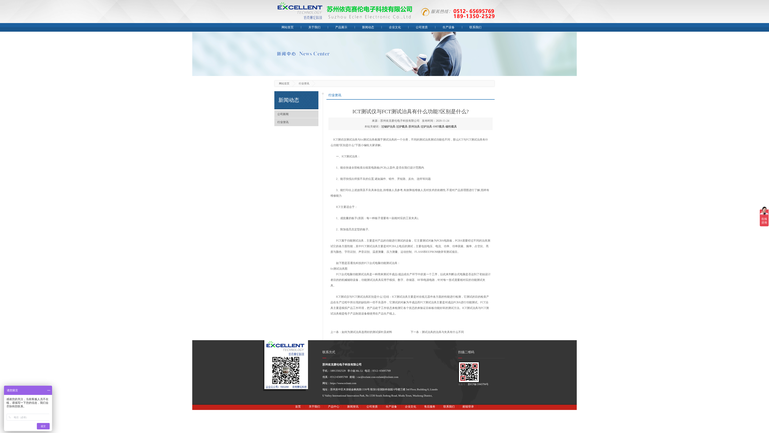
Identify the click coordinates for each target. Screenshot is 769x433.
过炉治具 (426, 126)
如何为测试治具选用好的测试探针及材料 (367, 332)
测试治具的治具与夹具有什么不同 (443, 332)
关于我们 (314, 27)
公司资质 (422, 27)
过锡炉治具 (388, 126)
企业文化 (395, 27)
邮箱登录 (468, 406)
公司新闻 (283, 114)
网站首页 (288, 27)
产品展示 (341, 27)
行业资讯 (283, 122)
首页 (298, 406)
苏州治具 (414, 126)
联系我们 (475, 27)
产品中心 (333, 406)
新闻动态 (368, 27)
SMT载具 (439, 126)
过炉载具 (402, 126)
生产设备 (449, 27)
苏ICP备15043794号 (478, 384)
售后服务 (429, 406)
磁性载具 (451, 126)
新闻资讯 (352, 406)
